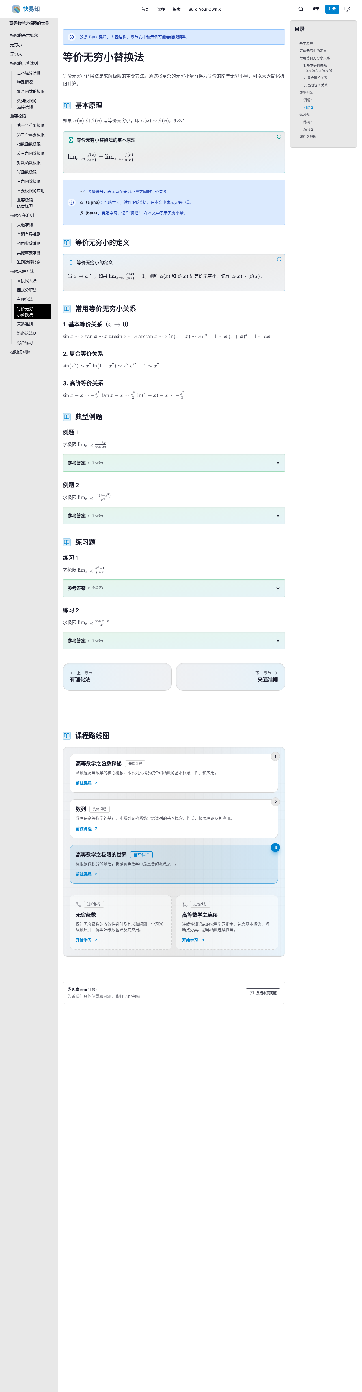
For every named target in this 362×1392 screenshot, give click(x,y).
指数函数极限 (29, 143)
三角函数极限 (29, 181)
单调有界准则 (29, 233)
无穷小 (16, 44)
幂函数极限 (27, 171)
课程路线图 (307, 137)
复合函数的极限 (31, 91)
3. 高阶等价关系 (315, 85)
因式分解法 (27, 289)
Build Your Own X (205, 9)
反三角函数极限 (31, 153)
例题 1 (308, 100)
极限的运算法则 (24, 63)
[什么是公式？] (280, 136)
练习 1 (308, 122)
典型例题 (306, 93)
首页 (145, 9)
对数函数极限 (29, 162)
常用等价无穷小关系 (314, 58)
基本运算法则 (29, 72)
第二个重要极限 (31, 134)
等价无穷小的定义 (313, 51)
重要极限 (18, 115)
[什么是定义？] (280, 259)
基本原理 (306, 43)
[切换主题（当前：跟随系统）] (347, 9)
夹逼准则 (25, 224)
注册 (332, 9)
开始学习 (84, 939)
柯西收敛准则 (29, 243)
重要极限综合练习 (25, 202)
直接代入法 (27, 280)
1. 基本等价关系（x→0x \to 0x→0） (318, 68)
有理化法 (25, 299)
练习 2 (308, 129)
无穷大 (16, 53)
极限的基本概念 (24, 35)
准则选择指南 (29, 261)
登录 (316, 9)
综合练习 (25, 342)
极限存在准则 (22, 215)
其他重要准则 (29, 252)
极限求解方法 (22, 271)
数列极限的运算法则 (27, 103)
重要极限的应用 (31, 190)
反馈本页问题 (266, 993)
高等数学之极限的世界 (29, 23)
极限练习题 (20, 351)
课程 (161, 9)
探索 (177, 9)
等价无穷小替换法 (25, 311)
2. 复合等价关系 (315, 78)
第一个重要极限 (31, 125)
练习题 (304, 115)
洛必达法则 (27, 333)
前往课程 (84, 782)
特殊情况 (25, 81)
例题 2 (308, 107)
